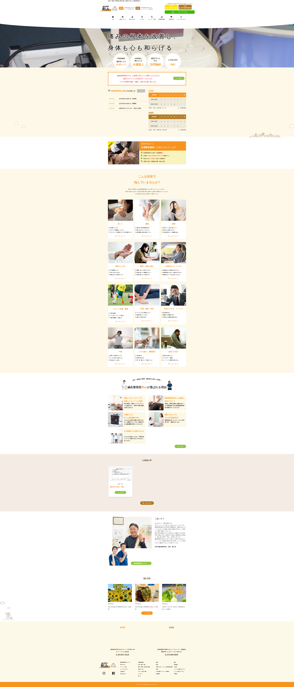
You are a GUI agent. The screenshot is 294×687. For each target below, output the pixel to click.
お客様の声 (171, 19)
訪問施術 (158, 673)
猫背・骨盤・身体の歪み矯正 (144, 666)
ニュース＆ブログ (181, 19)
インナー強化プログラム (179, 671)
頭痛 (157, 664)
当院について (122, 19)
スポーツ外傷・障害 (142, 671)
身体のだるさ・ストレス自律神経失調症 (164, 666)
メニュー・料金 (152, 19)
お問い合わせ (123, 673)
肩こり (139, 676)
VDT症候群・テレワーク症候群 (162, 671)
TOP (113, 19)
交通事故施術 (161, 19)
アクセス (142, 19)
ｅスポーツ (140, 673)
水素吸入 (176, 673)
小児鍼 (175, 666)
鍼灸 (175, 662)
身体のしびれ (141, 669)
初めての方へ (132, 19)
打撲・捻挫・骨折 (141, 664)
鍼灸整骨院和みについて (125, 662)
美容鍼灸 (176, 664)
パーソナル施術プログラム (179, 669)
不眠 (157, 669)
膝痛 (157, 662)
